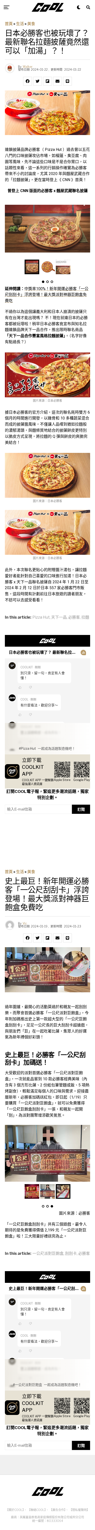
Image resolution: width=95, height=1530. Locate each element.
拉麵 (85, 617)
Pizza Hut (41, 617)
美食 (31, 23)
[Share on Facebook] (27, 81)
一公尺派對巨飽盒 (48, 1254)
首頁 (9, 23)
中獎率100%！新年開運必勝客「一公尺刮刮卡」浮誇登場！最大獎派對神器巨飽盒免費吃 (46, 294)
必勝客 (74, 617)
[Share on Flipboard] (47, 81)
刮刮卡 (71, 1254)
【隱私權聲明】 (79, 1510)
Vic (25, 923)
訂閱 (81, 809)
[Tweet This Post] (37, 81)
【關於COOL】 (15, 1510)
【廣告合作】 (57, 1510)
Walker (28, 66)
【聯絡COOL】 (37, 1510)
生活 (20, 23)
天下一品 (59, 617)
